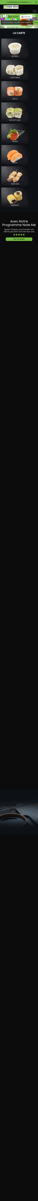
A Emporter (26, 17)
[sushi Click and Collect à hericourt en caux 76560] (24, 27)
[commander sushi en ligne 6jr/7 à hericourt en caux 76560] (6, 27)
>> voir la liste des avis (24, 2)
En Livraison (14, 17)
